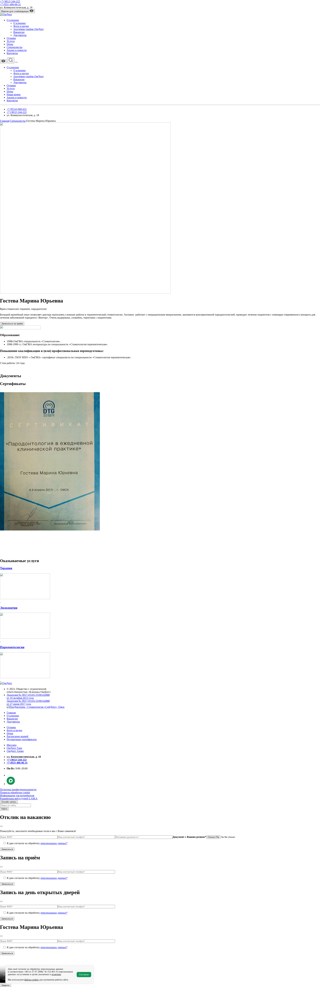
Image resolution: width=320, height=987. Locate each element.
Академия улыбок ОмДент (28, 29)
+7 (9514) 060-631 (17, 109)
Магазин (11, 745)
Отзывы (11, 38)
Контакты (12, 53)
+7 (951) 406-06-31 (10, 4)
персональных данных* (54, 843)
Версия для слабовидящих (15, 11)
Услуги (11, 41)
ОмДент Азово (15, 751)
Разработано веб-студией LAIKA (19, 798)
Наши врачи (13, 94)
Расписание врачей (17, 736)
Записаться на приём (12, 323)
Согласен (84, 974)
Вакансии (18, 32)
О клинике (13, 20)
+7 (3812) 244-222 (10, 1)
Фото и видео (21, 26)
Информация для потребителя (17, 795)
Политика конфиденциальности (18, 789)
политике (56, 974)
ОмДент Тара (14, 748)
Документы (19, 35)
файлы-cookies (31, 979)
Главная (11, 712)
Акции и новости (17, 50)
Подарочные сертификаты (22, 739)
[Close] (1, 826)
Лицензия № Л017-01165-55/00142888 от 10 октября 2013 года (28, 696)
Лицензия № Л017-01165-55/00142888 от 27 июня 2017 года (28, 702)
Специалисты (14, 47)
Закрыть (5, 985)
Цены (10, 44)
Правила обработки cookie (15, 792)
